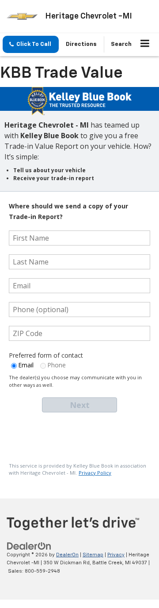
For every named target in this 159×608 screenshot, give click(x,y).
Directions (81, 44)
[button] (31, 44)
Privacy (116, 554)
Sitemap (93, 554)
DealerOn (67, 554)
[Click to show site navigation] (145, 44)
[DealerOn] (29, 546)
